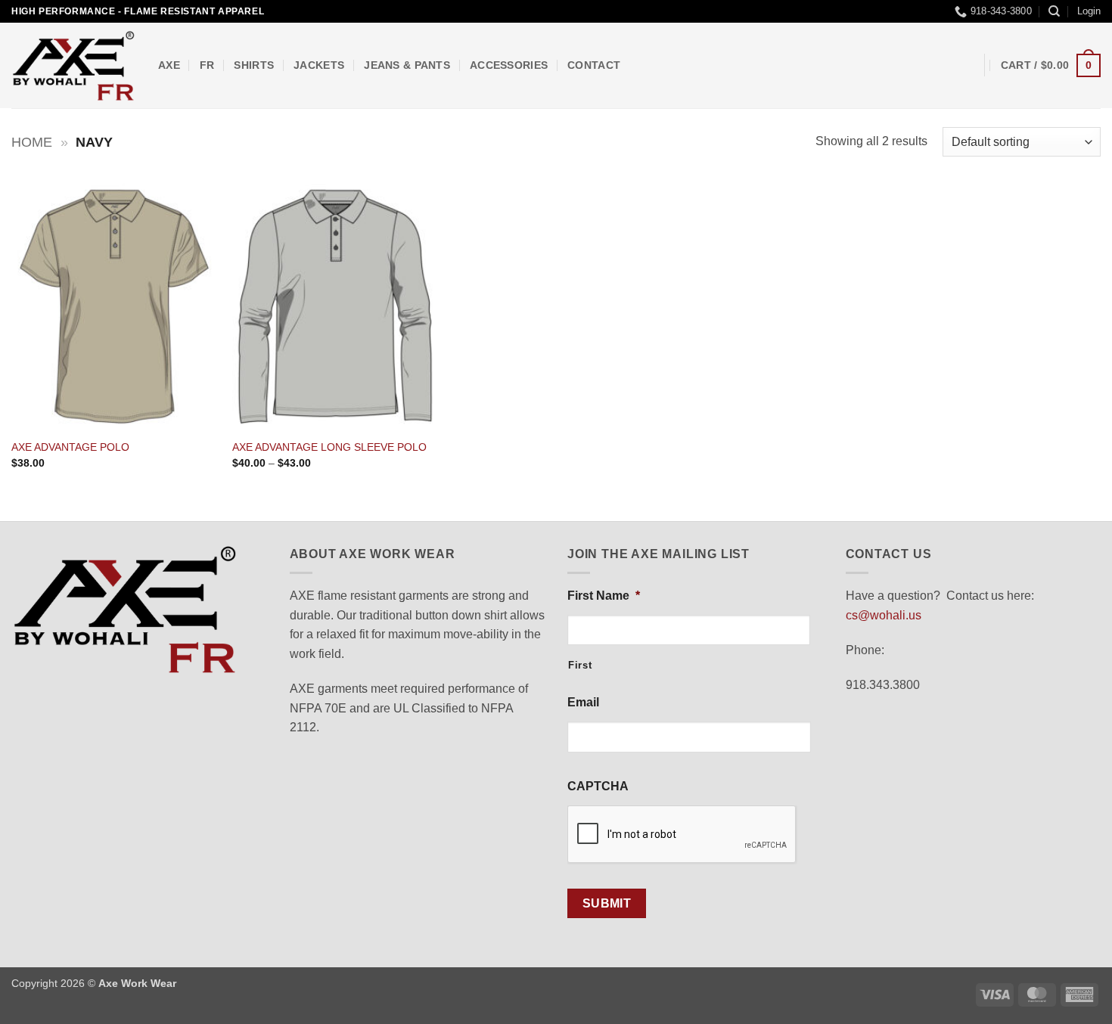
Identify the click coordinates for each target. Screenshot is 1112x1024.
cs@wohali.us (883, 615)
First (580, 665)
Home (31, 142)
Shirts (254, 65)
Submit (607, 903)
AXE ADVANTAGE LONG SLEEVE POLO (329, 447)
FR (207, 65)
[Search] (1054, 11)
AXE (169, 65)
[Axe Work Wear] (73, 65)
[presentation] (682, 834)
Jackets (319, 65)
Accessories (509, 65)
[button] (1089, 11)
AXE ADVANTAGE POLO (70, 447)
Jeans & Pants (407, 65)
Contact (593, 65)
